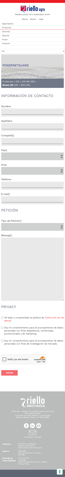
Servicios (6, 32)
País (4, 150)
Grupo (5, 39)
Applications (7, 24)
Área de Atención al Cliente (29, 453)
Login (41, 19)
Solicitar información (26, 446)
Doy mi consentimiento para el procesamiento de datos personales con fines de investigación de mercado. (33, 342)
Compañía (7, 135)
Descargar (22, 451)
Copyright (22, 460)
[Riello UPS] (32, 9)
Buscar (33, 19)
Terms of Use (23, 458)
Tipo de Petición (11, 220)
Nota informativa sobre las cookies (32, 462)
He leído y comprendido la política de (34, 319)
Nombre (6, 106)
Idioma (25, 19)
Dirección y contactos (27, 444)
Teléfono (6, 179)
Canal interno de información (30, 448)
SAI (17, 81)
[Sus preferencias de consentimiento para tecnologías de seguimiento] (60, 472)
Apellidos (6, 120)
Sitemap (21, 455)
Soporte (5, 35)
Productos (6, 28)
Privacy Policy (23, 464)
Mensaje (6, 235)
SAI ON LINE (28, 81)
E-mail (5, 194)
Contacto (6, 43)
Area (4, 164)
